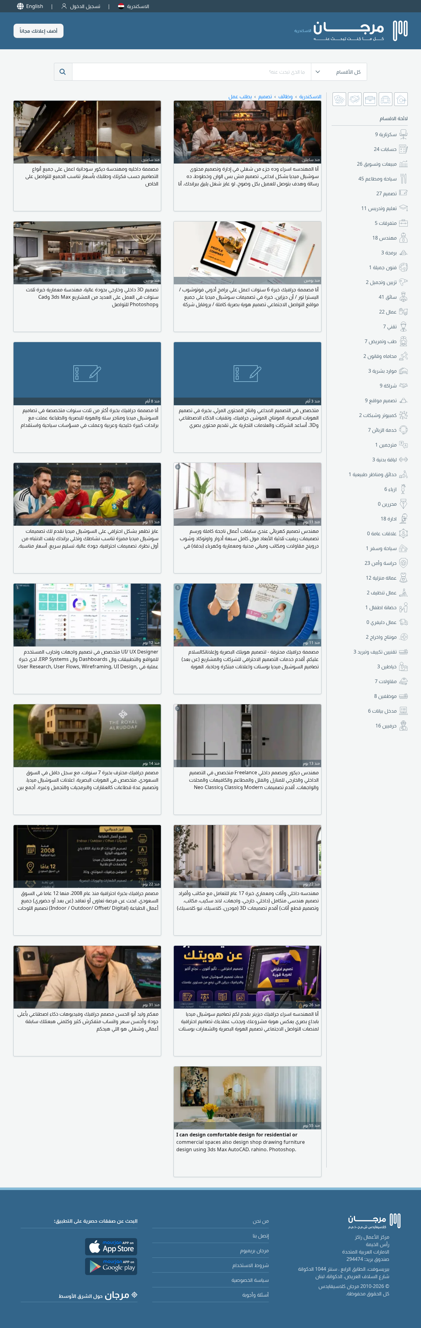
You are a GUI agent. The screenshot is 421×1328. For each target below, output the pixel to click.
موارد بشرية (382, 370)
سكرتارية (386, 134)
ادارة (389, 518)
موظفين (385, 696)
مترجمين (386, 444)
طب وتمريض (381, 341)
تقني (390, 326)
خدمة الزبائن (382, 430)
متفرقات (386, 223)
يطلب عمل (240, 96)
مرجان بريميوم (254, 1250)
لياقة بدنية (384, 459)
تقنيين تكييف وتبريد (375, 651)
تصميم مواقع (381, 400)
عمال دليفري (381, 622)
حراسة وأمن (381, 563)
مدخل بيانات (382, 710)
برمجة (389, 252)
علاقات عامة (382, 533)
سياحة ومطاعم (377, 178)
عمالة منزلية (381, 577)
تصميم (386, 193)
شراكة (388, 385)
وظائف (285, 96)
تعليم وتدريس (379, 208)
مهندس (384, 237)
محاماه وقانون (380, 356)
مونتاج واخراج (381, 637)
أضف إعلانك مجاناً (38, 30)
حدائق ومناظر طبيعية (373, 474)
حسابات (385, 149)
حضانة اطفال (381, 607)
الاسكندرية (138, 6)
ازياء (390, 489)
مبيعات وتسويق (377, 163)
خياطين (387, 666)
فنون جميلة (383, 267)
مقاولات (386, 681)
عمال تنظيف (382, 592)
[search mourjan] (63, 72)
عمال (388, 311)
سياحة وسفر (381, 548)
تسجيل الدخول (85, 6)
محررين (387, 503)
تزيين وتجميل (381, 282)
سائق (388, 297)
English (34, 6)
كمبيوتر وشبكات (378, 415)
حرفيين (386, 725)
